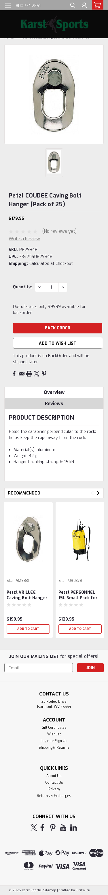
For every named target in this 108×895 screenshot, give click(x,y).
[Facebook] (14, 374)
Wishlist (54, 734)
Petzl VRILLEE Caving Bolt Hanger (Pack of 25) (27, 595)
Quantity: (22, 287)
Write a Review (24, 239)
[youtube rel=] (63, 827)
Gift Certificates (54, 727)
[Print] (29, 374)
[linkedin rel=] (73, 827)
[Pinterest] (44, 374)
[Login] (84, 6)
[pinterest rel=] (52, 827)
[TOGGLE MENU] (8, 5)
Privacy (54, 789)
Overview (54, 392)
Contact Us (54, 782)
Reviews (54, 404)
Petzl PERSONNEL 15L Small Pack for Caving (78, 595)
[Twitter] (36, 374)
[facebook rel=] (42, 827)
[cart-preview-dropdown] (96, 5)
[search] (72, 6)
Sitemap (49, 890)
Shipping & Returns (54, 747)
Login (45, 741)
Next (98, 493)
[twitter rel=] (33, 827)
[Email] (21, 374)
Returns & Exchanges (54, 795)
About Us (54, 776)
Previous (92, 493)
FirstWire (82, 890)
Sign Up (61, 741)
